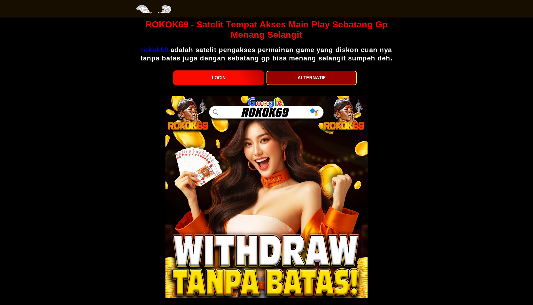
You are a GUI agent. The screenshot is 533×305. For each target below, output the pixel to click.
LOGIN (219, 77)
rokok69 (154, 50)
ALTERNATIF (312, 77)
